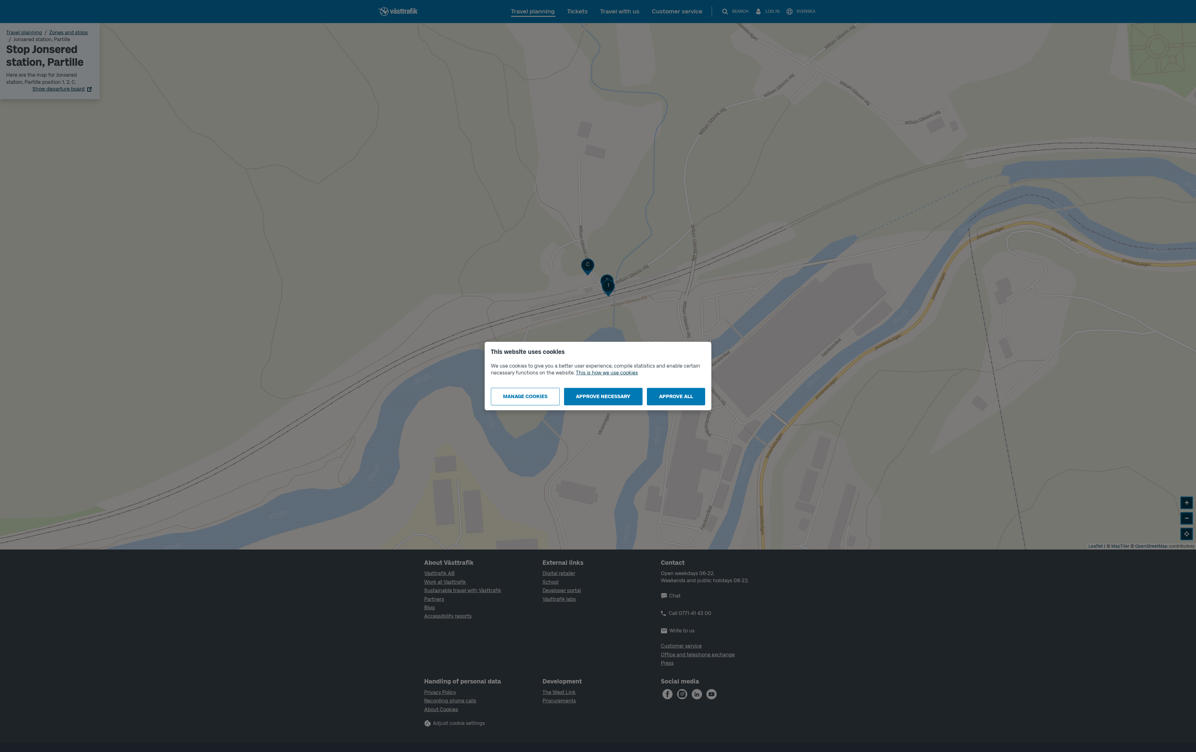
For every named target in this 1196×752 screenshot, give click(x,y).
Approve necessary (603, 396)
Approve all (676, 396)
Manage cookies (525, 396)
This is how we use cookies (607, 373)
